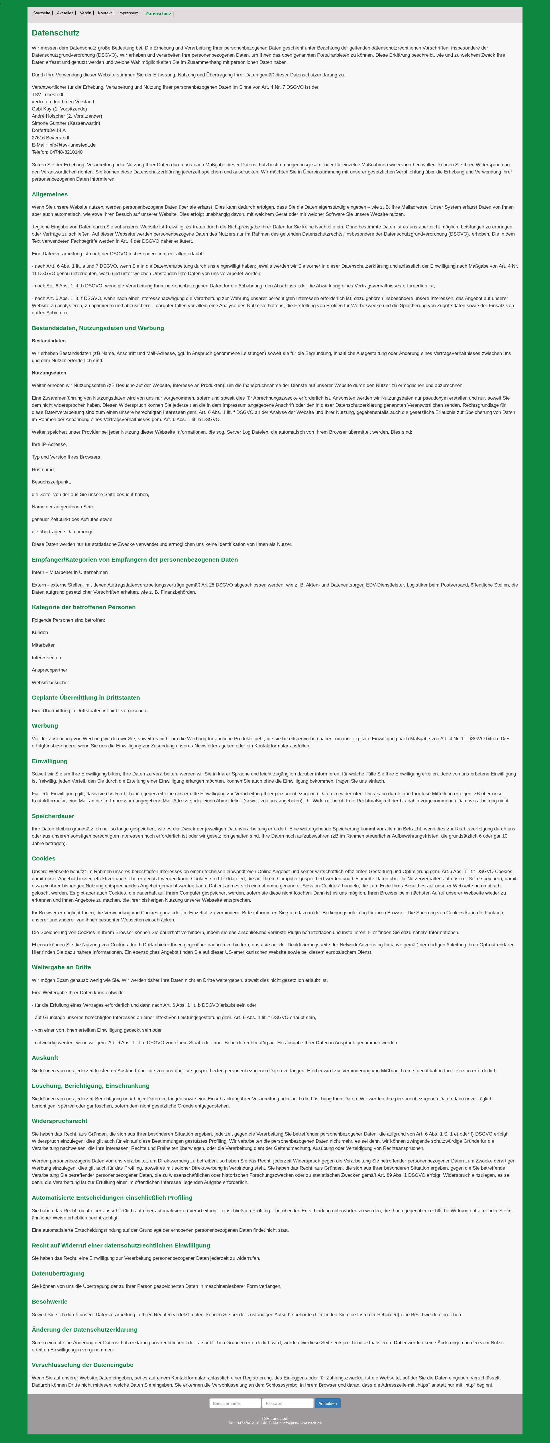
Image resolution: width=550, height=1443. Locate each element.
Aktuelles (65, 13)
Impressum (128, 13)
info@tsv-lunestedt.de (71, 145)
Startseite (41, 13)
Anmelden (328, 1403)
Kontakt (105, 13)
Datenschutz (158, 13)
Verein (85, 13)
